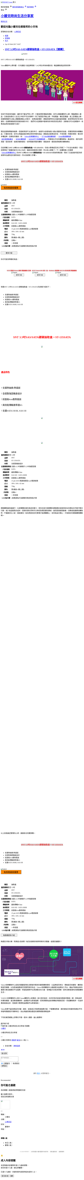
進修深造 (17, 1046)
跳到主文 (4, 21)
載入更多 (4, 1053)
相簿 (6, 36)
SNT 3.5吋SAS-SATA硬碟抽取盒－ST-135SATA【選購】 (35, 49)
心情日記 (17, 32)
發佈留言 (4, 1066)
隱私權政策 (53, 1151)
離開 (11, 1176)
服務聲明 (61, 1151)
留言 (18, 1040)
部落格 (7, 38)
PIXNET (26, 1151)
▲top (3, 1049)
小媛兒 (3, 1028)
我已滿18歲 (5, 1176)
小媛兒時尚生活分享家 (17, 16)
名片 (6, 41)
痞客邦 (13, 1040)
